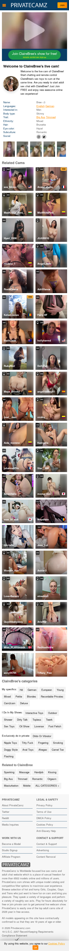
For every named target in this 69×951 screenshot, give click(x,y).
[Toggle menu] (4, 5)
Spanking (9, 772)
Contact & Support (46, 844)
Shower (8, 719)
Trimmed (51, 117)
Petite (19, 696)
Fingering (43, 743)
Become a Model (11, 844)
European (46, 690)
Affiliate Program (11, 856)
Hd (21, 690)
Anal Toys (28, 749)
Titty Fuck (27, 743)
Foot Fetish (54, 726)
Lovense (39, 726)
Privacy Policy (44, 805)
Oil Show (24, 726)
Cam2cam (9, 703)
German (49, 106)
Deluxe (24, 703)
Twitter (5, 812)
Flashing (8, 756)
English (40, 106)
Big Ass (40, 117)
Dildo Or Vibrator (42, 736)
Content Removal (46, 856)
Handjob (38, 772)
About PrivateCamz (13, 805)
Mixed (7, 696)
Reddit (5, 818)
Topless (37, 719)
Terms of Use (43, 812)
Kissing (52, 772)
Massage (24, 772)
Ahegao (43, 749)
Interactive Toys (34, 713)
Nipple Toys (10, 743)
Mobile (26, 785)
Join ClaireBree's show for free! (34, 55)
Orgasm (52, 779)
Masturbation (11, 785)
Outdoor (52, 713)
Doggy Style (11, 749)
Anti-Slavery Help (46, 831)
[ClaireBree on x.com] (44, 137)
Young (60, 690)
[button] (63, 149)
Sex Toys (9, 726)
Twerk (49, 719)
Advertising (42, 850)
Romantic (37, 779)
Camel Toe (58, 749)
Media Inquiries (10, 824)
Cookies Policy (44, 824)
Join (62, 5)
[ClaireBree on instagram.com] (38, 137)
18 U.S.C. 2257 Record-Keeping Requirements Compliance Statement (27, 933)
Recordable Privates (52, 696)
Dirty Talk (22, 719)
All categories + (47, 785)
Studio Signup (9, 850)
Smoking (58, 743)
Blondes (31, 696)
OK (35, 947)
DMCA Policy (43, 818)
